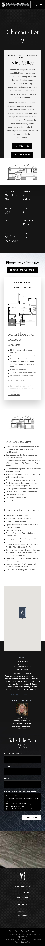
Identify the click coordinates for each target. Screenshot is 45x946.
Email (7, 778)
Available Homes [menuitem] (22, 892)
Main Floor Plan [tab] (22, 282)
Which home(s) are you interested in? (22, 791)
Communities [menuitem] (22, 897)
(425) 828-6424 (22, 936)
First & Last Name (13, 753)
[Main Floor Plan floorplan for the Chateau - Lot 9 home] (22, 309)
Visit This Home (22, 154)
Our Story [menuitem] (22, 911)
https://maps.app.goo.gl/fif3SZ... (22, 694)
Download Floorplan (23, 269)
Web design (19, 942)
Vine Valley (26, 197)
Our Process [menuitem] (23, 915)
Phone (7, 766)
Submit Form (32, 817)
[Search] (35, 5)
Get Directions (22, 669)
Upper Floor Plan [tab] (22, 287)
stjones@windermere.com (22, 725)
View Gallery (22, 146)
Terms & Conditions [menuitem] (29, 931)
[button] (14, 394)
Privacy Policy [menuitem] (14, 931)
